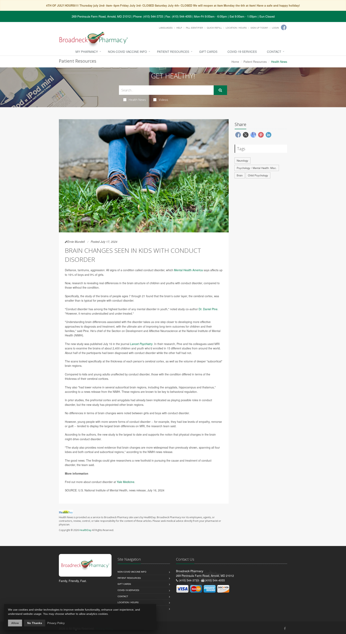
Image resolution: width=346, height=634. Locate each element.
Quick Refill (214, 27)
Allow (15, 623)
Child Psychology (258, 175)
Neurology (242, 160)
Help (179, 27)
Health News (137, 100)
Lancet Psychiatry (141, 344)
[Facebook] (284, 27)
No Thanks (34, 623)
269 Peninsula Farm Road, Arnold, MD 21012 (101, 16)
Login (275, 27)
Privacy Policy (56, 623)
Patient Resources (173, 51)
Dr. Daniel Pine (208, 309)
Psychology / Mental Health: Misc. (257, 168)
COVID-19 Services (242, 51)
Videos (163, 100)
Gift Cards (208, 51)
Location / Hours (236, 27)
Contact (274, 51)
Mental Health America (188, 270)
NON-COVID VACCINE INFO (127, 51)
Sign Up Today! (259, 27)
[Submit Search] (220, 90)
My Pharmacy (86, 51)
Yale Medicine (125, 482)
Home (235, 62)
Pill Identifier (194, 27)
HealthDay (85, 530)
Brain (240, 175)
